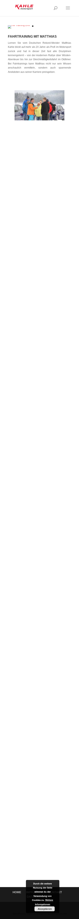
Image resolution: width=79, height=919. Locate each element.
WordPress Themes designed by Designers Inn (40, 913)
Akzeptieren (45, 909)
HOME (17, 892)
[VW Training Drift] (19, 25)
